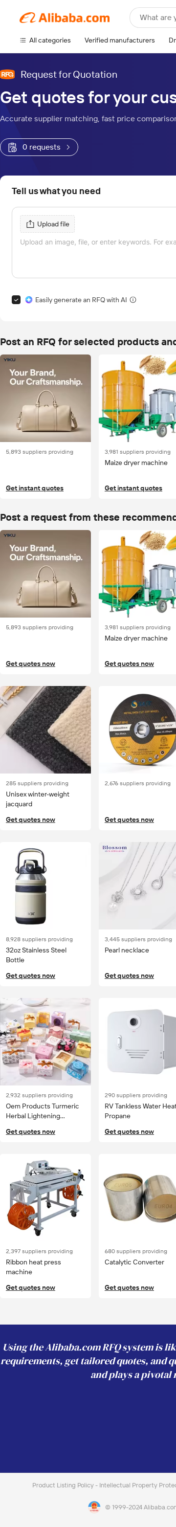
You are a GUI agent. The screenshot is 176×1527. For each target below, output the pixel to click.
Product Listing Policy (63, 1485)
